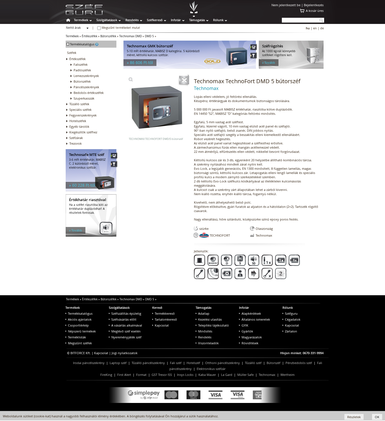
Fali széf (176, 363)
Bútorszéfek (108, 36)
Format (141, 374)
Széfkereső (155, 20)
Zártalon (291, 331)
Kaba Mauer (207, 374)
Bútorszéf (273, 363)
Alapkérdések (251, 313)
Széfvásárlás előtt (123, 319)
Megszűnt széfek (80, 343)
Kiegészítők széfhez (83, 132)
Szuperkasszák (84, 98)
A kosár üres (315, 10)
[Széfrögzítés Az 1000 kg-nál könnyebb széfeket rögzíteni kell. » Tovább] (291, 67)
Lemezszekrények (86, 76)
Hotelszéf (193, 363)
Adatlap (203, 313)
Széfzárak (76, 138)
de (322, 28)
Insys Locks (185, 374)
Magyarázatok (252, 337)
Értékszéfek (89, 36)
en (315, 28)
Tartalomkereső (166, 319)
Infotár (176, 20)
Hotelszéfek (77, 121)
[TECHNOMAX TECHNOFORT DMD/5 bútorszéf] (131, 80)
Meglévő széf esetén (126, 331)
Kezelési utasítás (210, 319)
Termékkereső (165, 313)
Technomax (267, 374)
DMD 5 (149, 36)
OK (377, 417)
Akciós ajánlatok (80, 319)
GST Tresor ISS (162, 374)
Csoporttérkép (78, 325)
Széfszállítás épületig (126, 313)
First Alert (124, 374)
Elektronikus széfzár (211, 369)
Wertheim (287, 374)
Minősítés (205, 331)
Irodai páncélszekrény (89, 363)
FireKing (106, 374)
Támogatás (197, 20)
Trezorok (75, 143)
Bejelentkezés (314, 5)
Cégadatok (292, 319)
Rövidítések (250, 343)
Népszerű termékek (82, 331)
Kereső (157, 307)
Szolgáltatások (106, 20)
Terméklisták (77, 337)
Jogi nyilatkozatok (125, 353)
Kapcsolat (162, 325)
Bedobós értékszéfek (89, 93)
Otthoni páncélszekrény (222, 363)
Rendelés (132, 20)
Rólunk (218, 20)
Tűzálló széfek (79, 104)
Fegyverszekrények (83, 115)
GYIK (245, 325)
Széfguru (291, 313)
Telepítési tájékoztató (213, 325)
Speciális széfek (80, 109)
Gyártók (247, 331)
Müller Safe (245, 374)
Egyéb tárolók (79, 126)
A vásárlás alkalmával (126, 325)
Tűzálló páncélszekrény (148, 363)
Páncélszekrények (86, 87)
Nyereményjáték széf (126, 337)
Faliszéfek (81, 64)
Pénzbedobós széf (299, 363)
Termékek (81, 20)
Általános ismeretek (256, 319)
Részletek (354, 417)
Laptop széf (118, 363)
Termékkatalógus (80, 313)
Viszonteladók (208, 343)
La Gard (226, 374)
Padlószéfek (82, 70)
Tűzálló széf (253, 363)
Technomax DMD (130, 36)
